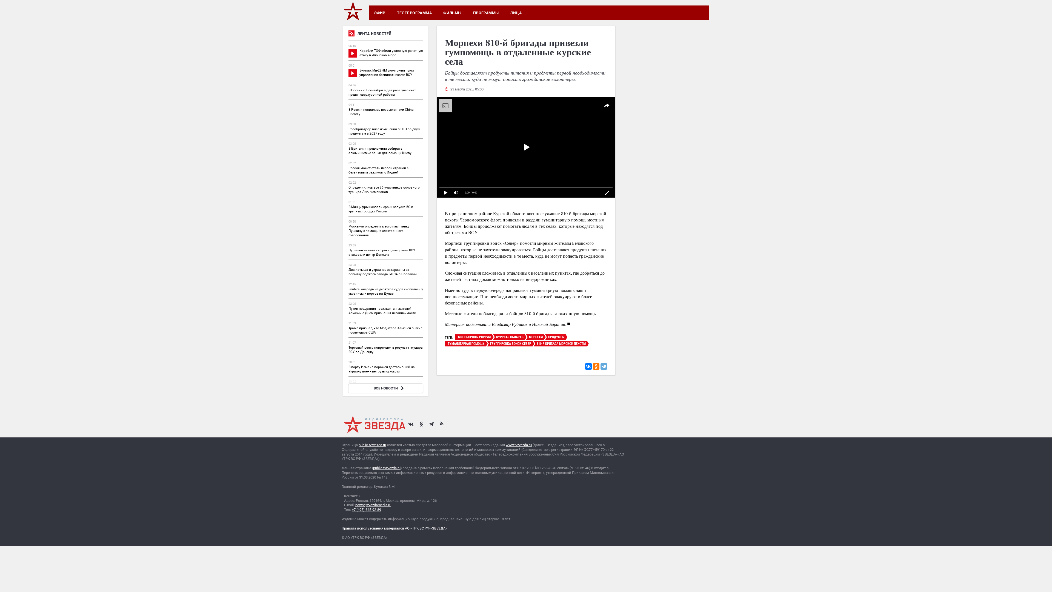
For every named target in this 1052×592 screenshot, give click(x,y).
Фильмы (452, 13)
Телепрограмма (414, 13)
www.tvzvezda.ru (519, 445)
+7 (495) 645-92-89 (366, 510)
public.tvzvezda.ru (372, 445)
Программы (486, 13)
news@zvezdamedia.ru (373, 505)
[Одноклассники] (596, 366)
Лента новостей (374, 34)
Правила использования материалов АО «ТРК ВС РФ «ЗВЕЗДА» (394, 528)
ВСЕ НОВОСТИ (386, 388)
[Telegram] (604, 366)
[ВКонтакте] (588, 366)
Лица (516, 13)
